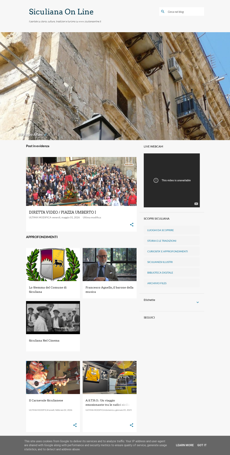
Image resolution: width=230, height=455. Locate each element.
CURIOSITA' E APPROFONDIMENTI (167, 251)
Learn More (185, 445)
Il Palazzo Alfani (32, 134)
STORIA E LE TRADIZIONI (161, 240)
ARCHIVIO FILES (156, 283)
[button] (132, 224)
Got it (202, 445)
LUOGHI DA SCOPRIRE (160, 230)
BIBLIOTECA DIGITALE (160, 272)
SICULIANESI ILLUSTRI (160, 261)
